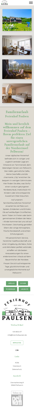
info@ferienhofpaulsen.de (17, 335)
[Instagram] (16, 350)
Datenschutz (17, 369)
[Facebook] (17, 350)
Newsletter (17, 343)
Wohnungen (10, 289)
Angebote (24, 289)
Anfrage (11, 283)
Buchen (23, 283)
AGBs (17, 363)
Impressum (17, 366)
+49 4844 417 (17, 332)
